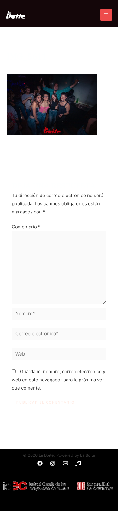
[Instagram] (52, 463)
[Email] (65, 463)
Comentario (26, 227)
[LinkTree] (78, 463)
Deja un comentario (27, 66)
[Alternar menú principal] (106, 15)
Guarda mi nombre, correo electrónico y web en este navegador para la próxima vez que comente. (58, 380)
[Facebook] (40, 463)
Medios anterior (59, 153)
